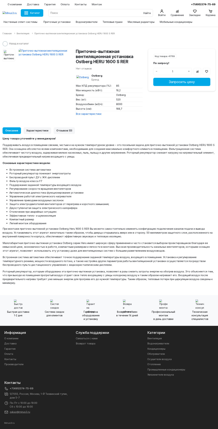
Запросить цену (182, 82)
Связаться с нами (87, 338)
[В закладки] (206, 71)
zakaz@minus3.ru (20, 412)
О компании (15, 4)
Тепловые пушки (112, 21)
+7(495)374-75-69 (21, 388)
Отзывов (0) (64, 130)
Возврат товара (85, 343)
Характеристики (37, 130)
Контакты (81, 4)
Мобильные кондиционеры (176, 21)
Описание (11, 130)
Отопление (154, 364)
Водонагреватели (86, 21)
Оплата (65, 4)
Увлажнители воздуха (160, 374)
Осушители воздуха (159, 359)
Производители (14, 364)
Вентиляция (154, 338)
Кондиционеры (156, 348)
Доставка (33, 4)
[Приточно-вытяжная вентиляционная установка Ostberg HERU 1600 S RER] (45, 53)
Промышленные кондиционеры (166, 369)
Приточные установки (57, 21)
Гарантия (50, 4)
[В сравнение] (197, 71)
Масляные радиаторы (141, 21)
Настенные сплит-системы (20, 21)
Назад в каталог (19, 43)
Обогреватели (156, 353)
